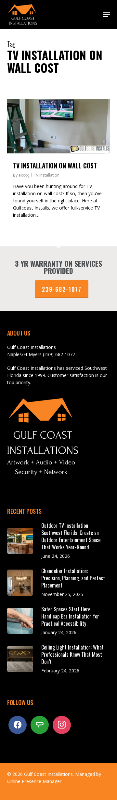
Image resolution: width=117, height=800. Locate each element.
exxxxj (24, 175)
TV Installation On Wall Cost (55, 165)
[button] (106, 14)
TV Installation (46, 175)
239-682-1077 (62, 289)
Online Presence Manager (34, 781)
